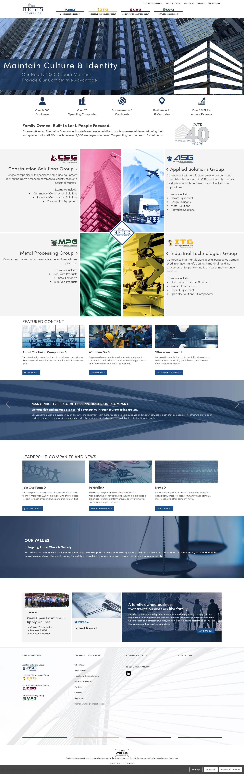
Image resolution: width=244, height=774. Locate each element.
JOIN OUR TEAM (32, 508)
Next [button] (236, 404)
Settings (196, 769)
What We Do (80, 670)
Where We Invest (173, 3)
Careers (200, 3)
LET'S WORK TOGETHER (168, 372)
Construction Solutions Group (35, 685)
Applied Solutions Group (33, 665)
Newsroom (79, 698)
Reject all (210, 769)
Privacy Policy (174, 769)
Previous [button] (7, 404)
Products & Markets (153, 3)
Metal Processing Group (33, 695)
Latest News (84, 628)
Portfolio (188, 3)
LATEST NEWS (163, 508)
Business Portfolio (39, 630)
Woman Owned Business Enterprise (90, 704)
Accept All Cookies (230, 769)
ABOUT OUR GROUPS (101, 508)
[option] (122, 413)
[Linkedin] (128, 673)
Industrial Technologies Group (36, 675)
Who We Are (80, 665)
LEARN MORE (30, 372)
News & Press (214, 3)
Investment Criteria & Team (86, 676)
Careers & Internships (41, 627)
